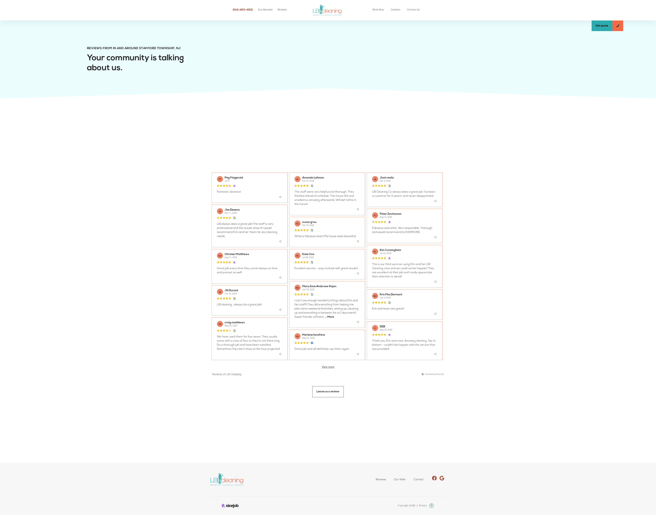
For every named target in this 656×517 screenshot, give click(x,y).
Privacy (423, 506)
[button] (265, 10)
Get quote (602, 25)
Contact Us (413, 10)
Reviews (282, 10)
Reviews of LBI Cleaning (226, 374)
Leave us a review (328, 391)
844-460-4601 (243, 10)
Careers (395, 10)
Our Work (400, 479)
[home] (328, 10)
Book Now (378, 10)
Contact (418, 479)
